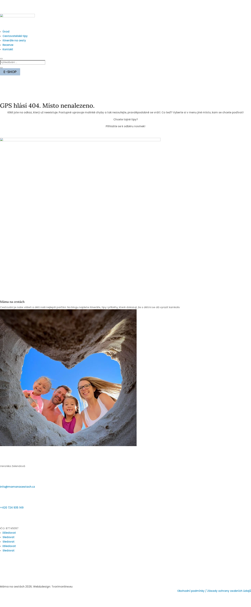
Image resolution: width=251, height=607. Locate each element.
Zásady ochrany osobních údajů (229, 591)
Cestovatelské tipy (15, 36)
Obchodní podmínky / (192, 591)
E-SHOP (10, 71)
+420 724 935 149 (12, 507)
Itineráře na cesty (14, 40)
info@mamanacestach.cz (17, 487)
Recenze (8, 45)
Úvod (6, 31)
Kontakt (8, 49)
